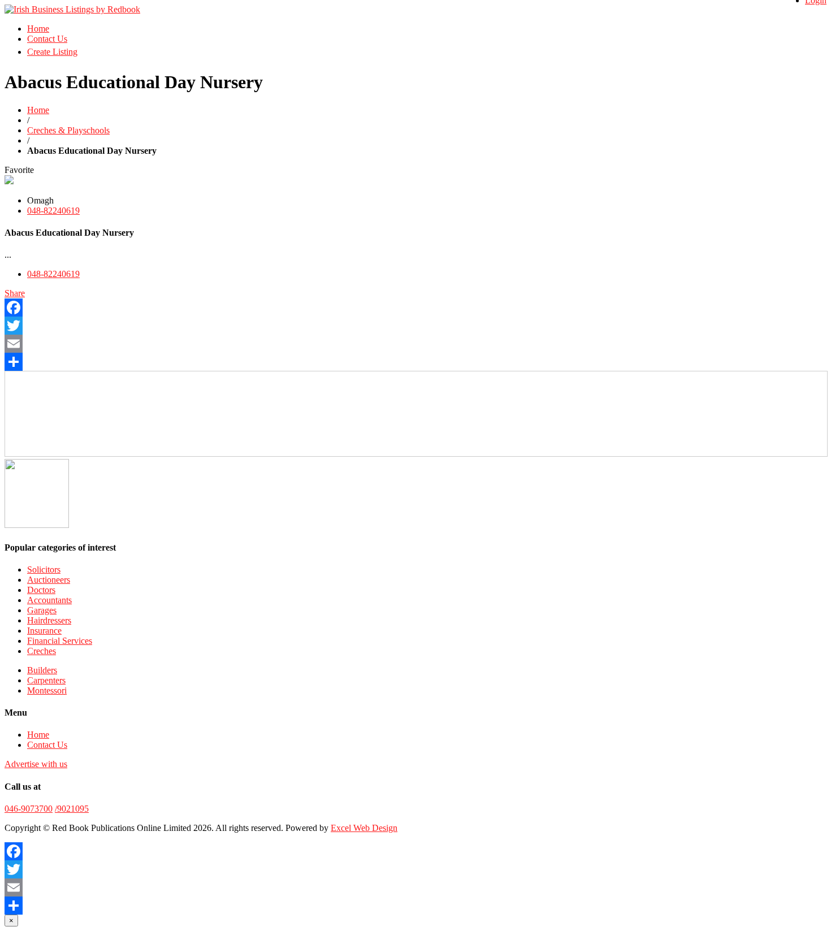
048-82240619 (53, 210)
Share (15, 293)
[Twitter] (415, 326)
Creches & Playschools (68, 130)
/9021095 (72, 808)
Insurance (44, 630)
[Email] (415, 344)
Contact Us (47, 39)
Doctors (41, 590)
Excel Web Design (364, 828)
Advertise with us (36, 764)
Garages (42, 610)
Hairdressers (49, 620)
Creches (41, 651)
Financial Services (59, 641)
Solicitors (43, 569)
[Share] (415, 362)
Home (38, 28)
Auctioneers (48, 579)
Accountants (49, 600)
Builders (42, 670)
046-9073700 (29, 808)
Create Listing (52, 52)
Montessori (47, 690)
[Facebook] (415, 307)
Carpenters (46, 680)
